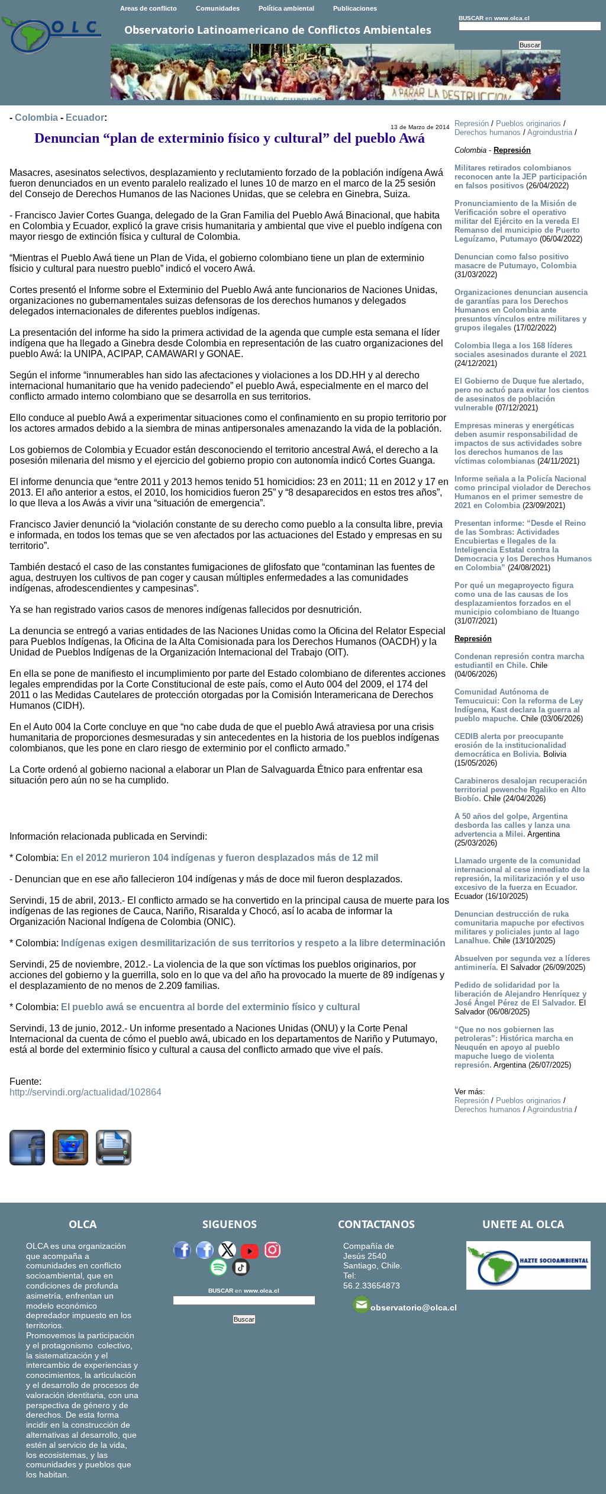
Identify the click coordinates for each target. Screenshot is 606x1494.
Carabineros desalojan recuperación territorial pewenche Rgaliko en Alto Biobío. (520, 789)
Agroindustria (549, 132)
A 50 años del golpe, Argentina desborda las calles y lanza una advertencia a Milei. (512, 825)
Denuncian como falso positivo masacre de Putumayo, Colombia (515, 261)
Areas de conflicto (148, 8)
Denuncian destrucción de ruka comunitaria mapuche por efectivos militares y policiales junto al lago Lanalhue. (519, 927)
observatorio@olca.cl (413, 1307)
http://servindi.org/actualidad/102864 (85, 1092)
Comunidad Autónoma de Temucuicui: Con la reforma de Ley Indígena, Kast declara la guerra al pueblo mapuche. (518, 705)
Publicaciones (355, 8)
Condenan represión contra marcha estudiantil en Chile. (519, 661)
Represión (471, 123)
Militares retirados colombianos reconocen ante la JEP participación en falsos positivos (520, 176)
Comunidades (218, 8)
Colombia (36, 118)
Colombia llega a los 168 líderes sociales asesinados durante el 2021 (520, 350)
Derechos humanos (487, 132)
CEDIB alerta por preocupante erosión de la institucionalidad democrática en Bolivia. (510, 745)
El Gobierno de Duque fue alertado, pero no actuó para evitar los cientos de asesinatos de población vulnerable (521, 394)
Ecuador (85, 118)
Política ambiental (286, 8)
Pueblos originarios (528, 123)
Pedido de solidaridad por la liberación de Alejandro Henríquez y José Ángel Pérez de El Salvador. (520, 994)
